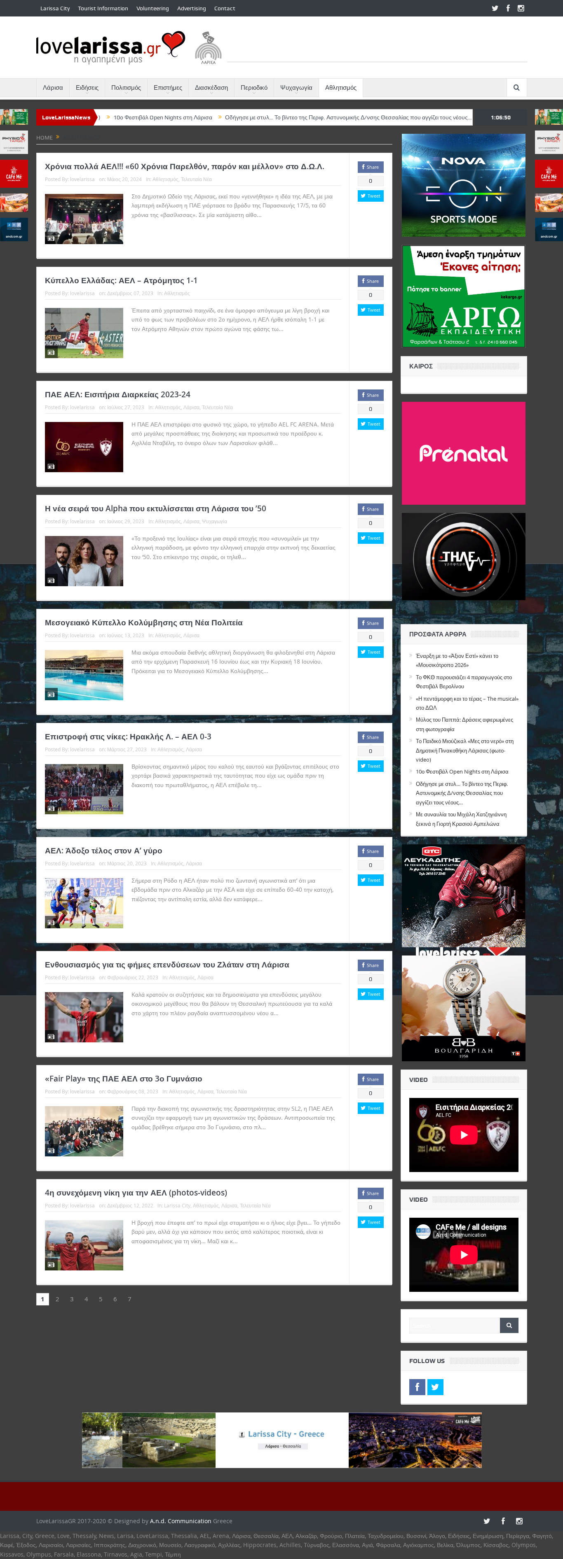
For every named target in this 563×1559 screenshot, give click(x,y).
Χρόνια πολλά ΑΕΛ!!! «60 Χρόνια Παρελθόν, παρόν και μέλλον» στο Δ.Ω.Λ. (184, 166)
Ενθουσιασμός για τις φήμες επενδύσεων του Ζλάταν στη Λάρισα (167, 964)
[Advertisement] (377, 43)
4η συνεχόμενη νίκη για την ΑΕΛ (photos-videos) (136, 1192)
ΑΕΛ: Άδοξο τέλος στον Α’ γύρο (103, 850)
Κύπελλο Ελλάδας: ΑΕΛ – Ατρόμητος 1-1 (121, 280)
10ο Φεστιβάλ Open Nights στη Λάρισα (462, 771)
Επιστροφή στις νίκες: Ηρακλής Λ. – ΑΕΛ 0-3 (128, 736)
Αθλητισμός (341, 87)
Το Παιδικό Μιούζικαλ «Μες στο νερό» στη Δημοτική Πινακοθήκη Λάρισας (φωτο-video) (465, 750)
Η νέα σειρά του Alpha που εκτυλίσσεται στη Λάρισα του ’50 (155, 508)
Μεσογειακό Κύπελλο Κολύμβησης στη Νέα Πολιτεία (144, 622)
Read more (279, 215)
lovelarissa (82, 179)
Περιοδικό (254, 87)
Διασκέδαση (211, 87)
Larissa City (55, 8)
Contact (224, 8)
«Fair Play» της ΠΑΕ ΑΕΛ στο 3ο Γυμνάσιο (123, 1078)
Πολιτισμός (126, 87)
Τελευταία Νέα (196, 179)
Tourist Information (103, 8)
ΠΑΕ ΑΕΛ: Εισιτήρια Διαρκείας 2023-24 (117, 394)
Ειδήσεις (87, 87)
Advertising (191, 8)
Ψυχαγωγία (296, 87)
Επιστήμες (168, 87)
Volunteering (152, 8)
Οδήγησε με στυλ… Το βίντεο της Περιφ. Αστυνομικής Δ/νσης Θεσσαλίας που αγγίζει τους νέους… (282, 117)
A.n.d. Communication (180, 1521)
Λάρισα (53, 87)
